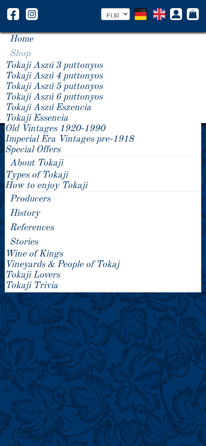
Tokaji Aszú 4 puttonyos (54, 76)
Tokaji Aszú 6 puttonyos (54, 97)
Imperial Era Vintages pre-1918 (69, 139)
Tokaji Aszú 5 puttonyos (54, 86)
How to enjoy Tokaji (46, 185)
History (25, 213)
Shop (20, 53)
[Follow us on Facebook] (13, 13)
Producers (30, 199)
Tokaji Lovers (32, 275)
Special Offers (32, 150)
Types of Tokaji (36, 175)
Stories (24, 242)
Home (21, 39)
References (32, 228)
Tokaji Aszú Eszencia (48, 107)
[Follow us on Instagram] (31, 13)
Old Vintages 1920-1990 (55, 129)
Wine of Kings (34, 254)
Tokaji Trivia (31, 285)
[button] (176, 15)
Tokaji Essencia (36, 118)
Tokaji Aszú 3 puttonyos (54, 65)
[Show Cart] (193, 14)
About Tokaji (36, 163)
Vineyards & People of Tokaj (62, 264)
